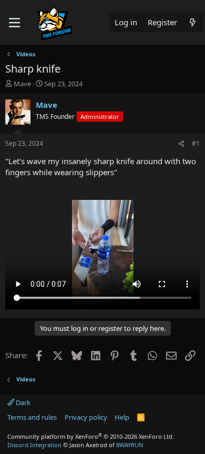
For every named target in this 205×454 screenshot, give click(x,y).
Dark (22, 402)
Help (122, 417)
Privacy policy (86, 417)
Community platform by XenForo (90, 436)
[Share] (181, 144)
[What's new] (192, 22)
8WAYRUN (129, 445)
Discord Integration (34, 445)
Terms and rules (32, 417)
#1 (196, 143)
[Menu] (14, 22)
